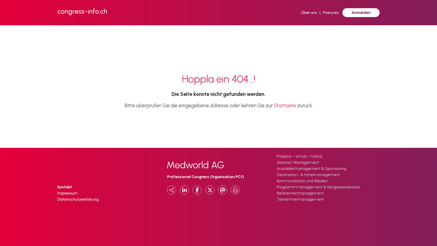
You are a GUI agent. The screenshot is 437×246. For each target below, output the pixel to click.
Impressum (67, 193)
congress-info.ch (82, 11)
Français (330, 12)
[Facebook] (197, 190)
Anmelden (361, 12)
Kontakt (64, 187)
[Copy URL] (171, 190)
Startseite (285, 105)
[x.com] (209, 190)
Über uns (309, 12)
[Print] (235, 190)
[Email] (222, 190)
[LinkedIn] (184, 190)
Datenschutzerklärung (78, 199)
